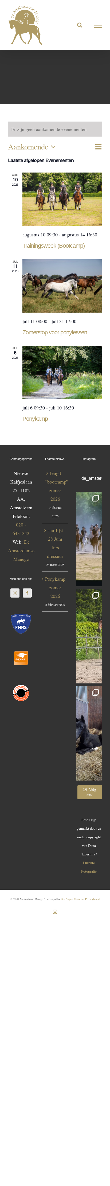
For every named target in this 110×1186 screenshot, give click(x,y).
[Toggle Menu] (98, 25)
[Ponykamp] (62, 372)
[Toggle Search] (79, 25)
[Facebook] (27, 593)
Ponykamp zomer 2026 (55, 587)
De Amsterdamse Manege (21, 550)
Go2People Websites (72, 899)
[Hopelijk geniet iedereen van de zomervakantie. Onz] (89, 636)
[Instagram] (14, 593)
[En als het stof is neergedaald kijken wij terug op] (89, 539)
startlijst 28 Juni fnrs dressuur (55, 543)
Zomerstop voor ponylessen (54, 332)
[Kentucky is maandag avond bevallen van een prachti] (89, 733)
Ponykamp (35, 418)
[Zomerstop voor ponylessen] (62, 286)
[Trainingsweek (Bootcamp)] (62, 199)
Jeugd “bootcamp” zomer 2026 (55, 486)
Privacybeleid (92, 899)
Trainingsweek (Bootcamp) (53, 245)
